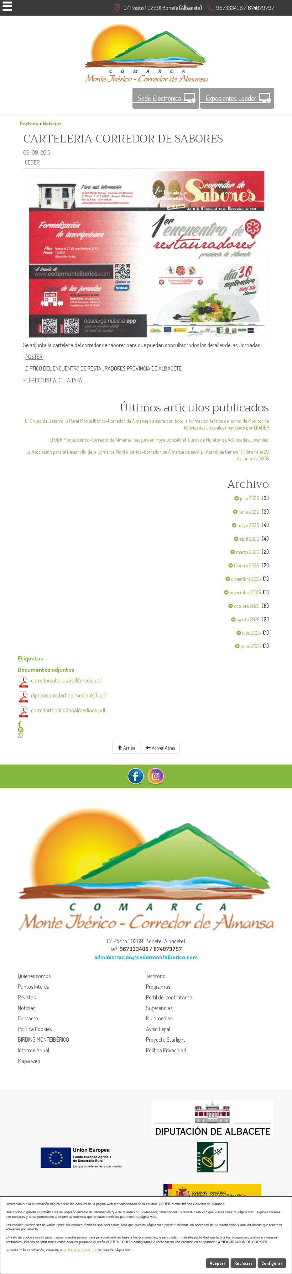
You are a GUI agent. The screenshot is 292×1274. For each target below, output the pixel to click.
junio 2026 (248, 512)
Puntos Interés (33, 986)
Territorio (156, 975)
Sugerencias (159, 1007)
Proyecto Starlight (165, 1039)
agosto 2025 (247, 619)
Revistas (27, 997)
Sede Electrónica (159, 98)
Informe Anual (33, 1050)
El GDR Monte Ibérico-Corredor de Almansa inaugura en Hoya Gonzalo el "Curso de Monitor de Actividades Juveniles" (159, 440)
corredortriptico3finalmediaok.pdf (68, 710)
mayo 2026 (247, 525)
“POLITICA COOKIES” (80, 1250)
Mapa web (29, 1060)
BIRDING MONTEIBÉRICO (43, 1039)
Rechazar (243, 1263)
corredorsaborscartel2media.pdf (66, 680)
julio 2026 (249, 498)
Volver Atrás (163, 748)
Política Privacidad (166, 1050)
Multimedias (159, 1018)
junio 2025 (250, 646)
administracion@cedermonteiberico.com (146, 957)
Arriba (128, 748)
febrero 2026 (246, 565)
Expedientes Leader (230, 98)
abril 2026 (249, 539)
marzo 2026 (247, 552)
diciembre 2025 (245, 579)
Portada (29, 123)
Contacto (28, 1018)
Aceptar (217, 1263)
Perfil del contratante (169, 997)
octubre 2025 (246, 606)
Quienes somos (34, 975)
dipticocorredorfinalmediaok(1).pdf (69, 695)
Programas (158, 986)
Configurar (271, 1263)
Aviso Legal (158, 1028)
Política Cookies (35, 1028)
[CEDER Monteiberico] (146, 51)
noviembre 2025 (245, 592)
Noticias (52, 123)
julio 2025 (251, 633)
